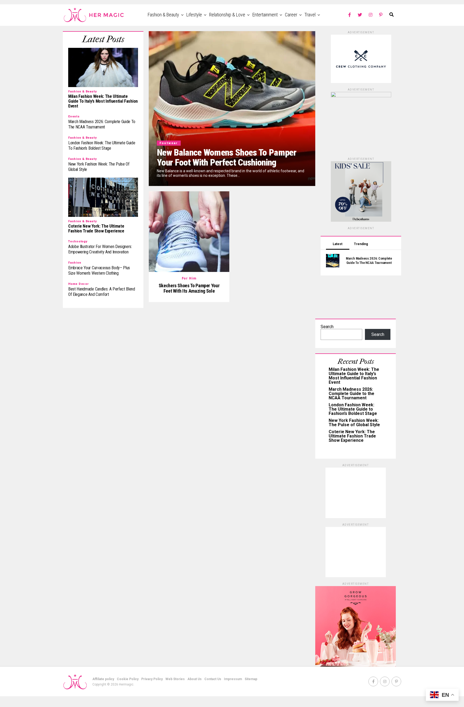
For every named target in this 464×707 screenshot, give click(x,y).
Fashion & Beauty (163, 14)
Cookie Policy (128, 679)
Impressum (233, 679)
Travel (310, 14)
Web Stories (175, 679)
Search (327, 326)
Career (291, 14)
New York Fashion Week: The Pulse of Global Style (354, 422)
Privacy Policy (152, 679)
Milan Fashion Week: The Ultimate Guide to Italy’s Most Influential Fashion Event (354, 376)
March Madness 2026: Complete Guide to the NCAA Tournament (351, 393)
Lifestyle (194, 14)
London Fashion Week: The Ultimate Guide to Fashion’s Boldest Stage (353, 409)
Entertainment (265, 14)
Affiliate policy (103, 679)
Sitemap (251, 679)
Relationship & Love (227, 14)
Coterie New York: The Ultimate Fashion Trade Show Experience (352, 436)
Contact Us (212, 679)
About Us (194, 679)
